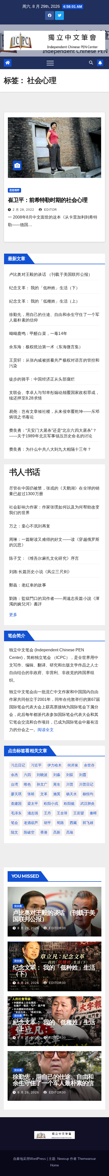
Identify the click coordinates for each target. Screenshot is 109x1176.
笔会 (14, 823)
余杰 (14, 775)
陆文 (14, 832)
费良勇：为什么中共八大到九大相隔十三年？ (50, 449)
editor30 (57, 928)
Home (54, 1165)
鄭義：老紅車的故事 (27, 585)
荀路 (60, 823)
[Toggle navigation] (50, 63)
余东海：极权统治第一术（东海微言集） (46, 347)
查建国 (16, 803)
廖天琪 (16, 794)
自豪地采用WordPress (30, 1159)
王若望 (78, 813)
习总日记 (18, 765)
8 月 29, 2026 (28, 928)
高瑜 (69, 832)
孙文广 (42, 784)
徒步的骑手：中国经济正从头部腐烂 (42, 379)
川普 (69, 784)
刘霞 (82, 775)
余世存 (89, 765)
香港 (43, 832)
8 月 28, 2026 (28, 983)
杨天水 (71, 794)
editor (50, 209)
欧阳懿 (69, 803)
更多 (13, 614)
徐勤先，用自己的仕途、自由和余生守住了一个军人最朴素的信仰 (53, 1083)
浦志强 (32, 813)
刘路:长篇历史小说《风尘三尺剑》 (40, 572)
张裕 (30, 794)
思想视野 (14, 190)
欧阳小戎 (51, 803)
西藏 (73, 823)
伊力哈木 (54, 765)
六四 (27, 775)
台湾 (14, 784)
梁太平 (32, 803)
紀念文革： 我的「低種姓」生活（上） (44, 301)
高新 (56, 832)
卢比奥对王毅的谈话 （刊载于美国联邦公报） (50, 274)
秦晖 (93, 813)
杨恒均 (88, 794)
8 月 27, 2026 (28, 1037)
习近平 (36, 765)
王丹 (47, 813)
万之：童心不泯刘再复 (29, 526)
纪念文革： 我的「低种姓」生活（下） (44, 288)
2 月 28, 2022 (23, 209)
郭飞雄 (88, 823)
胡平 (47, 823)
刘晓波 (42, 775)
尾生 (56, 784)
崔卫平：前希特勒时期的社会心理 (47, 200)
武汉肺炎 (87, 803)
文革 (43, 794)
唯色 (27, 784)
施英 (56, 794)
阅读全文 (46, 730)
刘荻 (69, 775)
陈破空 (29, 832)
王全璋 (62, 813)
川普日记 (86, 784)
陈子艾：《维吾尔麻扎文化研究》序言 (44, 558)
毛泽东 (16, 813)
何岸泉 (72, 765)
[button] (91, 63)
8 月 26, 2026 (28, 1092)
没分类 (18, 906)
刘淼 (56, 775)
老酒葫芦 (31, 823)
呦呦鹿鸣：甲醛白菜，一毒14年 (38, 333)
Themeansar (87, 1159)
